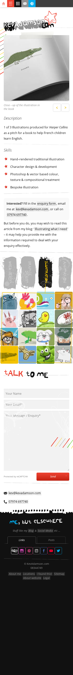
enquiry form (46, 203)
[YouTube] (51, 550)
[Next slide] (65, 108)
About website (32, 578)
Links (22, 540)
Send (53, 476)
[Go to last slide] (57, 108)
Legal (46, 578)
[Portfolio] (17, 3)
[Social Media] (32, 3)
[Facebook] (43, 550)
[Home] (3, 3)
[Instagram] (21, 550)
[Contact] (24, 3)
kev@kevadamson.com (32, 209)
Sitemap (59, 574)
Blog (31, 530)
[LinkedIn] (36, 550)
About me (15, 574)
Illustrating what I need (51, 229)
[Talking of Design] (14, 550)
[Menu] (10, 3)
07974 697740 (16, 215)
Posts (51, 540)
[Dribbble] (29, 550)
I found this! (44, 574)
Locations (29, 574)
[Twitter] (58, 550)
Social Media (45, 530)
